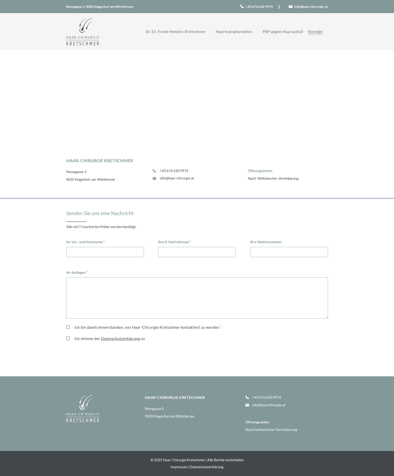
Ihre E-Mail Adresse (174, 242)
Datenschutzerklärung (206, 467)
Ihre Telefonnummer (266, 242)
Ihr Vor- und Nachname (85, 242)
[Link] (82, 32)
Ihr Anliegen (77, 272)
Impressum (179, 467)
